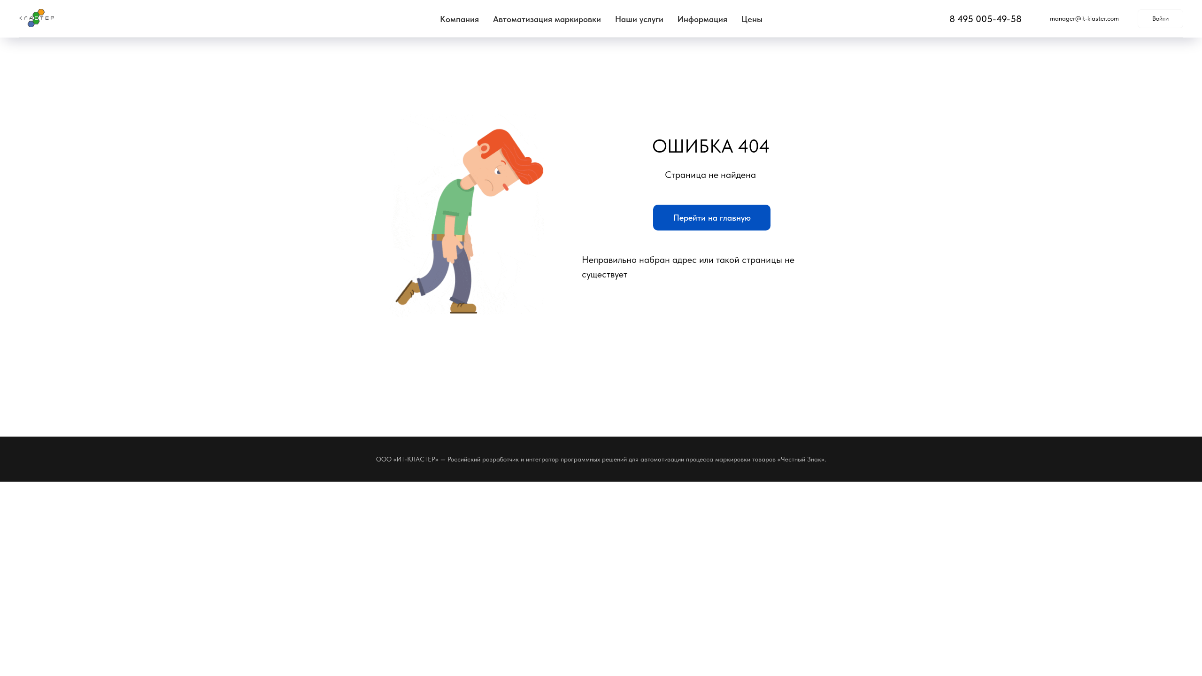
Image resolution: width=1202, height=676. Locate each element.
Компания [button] (459, 19)
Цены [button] (752, 19)
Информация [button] (702, 19)
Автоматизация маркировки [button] (547, 19)
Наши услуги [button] (639, 19)
